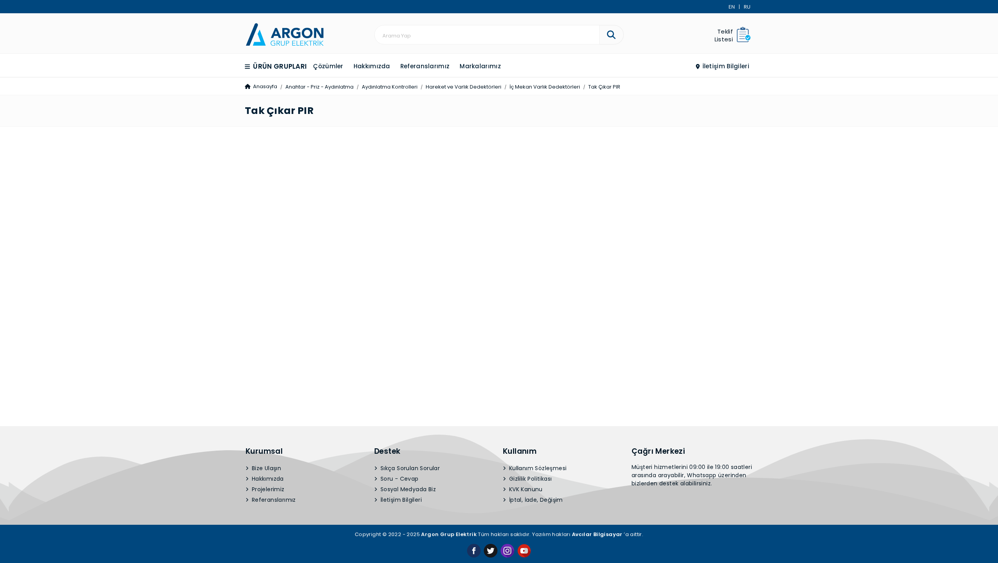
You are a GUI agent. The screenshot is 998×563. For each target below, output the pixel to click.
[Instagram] (507, 550)
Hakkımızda (372, 66)
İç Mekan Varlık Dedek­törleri (545, 87)
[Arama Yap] (611, 34)
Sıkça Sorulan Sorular (409, 468)
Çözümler (328, 66)
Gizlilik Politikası (530, 479)
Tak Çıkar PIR (604, 87)
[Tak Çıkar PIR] (285, 33)
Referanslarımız (425, 66)
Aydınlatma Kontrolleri (390, 87)
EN (732, 7)
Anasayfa (264, 86)
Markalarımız (480, 66)
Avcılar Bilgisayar (597, 534)
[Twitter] (490, 550)
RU (747, 7)
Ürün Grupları (279, 66)
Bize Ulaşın (265, 468)
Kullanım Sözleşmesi (537, 468)
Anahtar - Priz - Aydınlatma (319, 87)
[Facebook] (473, 550)
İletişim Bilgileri (725, 66)
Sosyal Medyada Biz (407, 489)
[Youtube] (524, 550)
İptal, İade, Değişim (535, 500)
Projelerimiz (267, 489)
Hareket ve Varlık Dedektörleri (463, 87)
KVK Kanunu (525, 489)
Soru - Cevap (399, 479)
